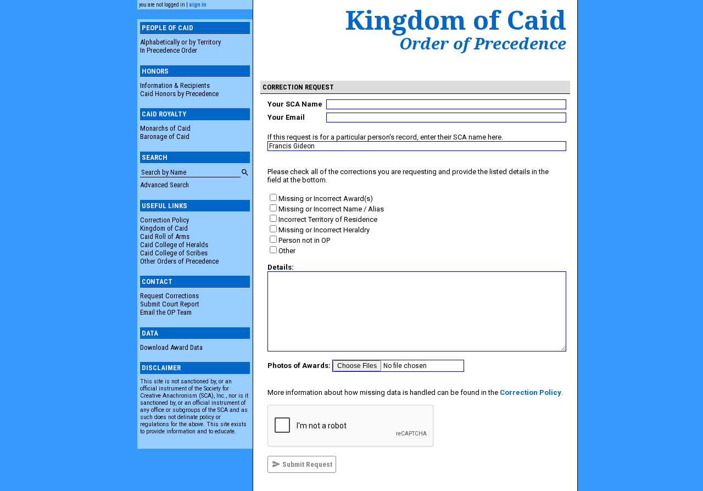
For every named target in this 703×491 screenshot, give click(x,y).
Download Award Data (171, 347)
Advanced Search (164, 185)
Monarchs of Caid (165, 128)
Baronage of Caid (164, 136)
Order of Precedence (482, 43)
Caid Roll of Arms (164, 236)
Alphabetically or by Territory (180, 42)
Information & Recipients (175, 85)
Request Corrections (169, 296)
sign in (198, 5)
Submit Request (306, 464)
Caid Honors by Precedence (179, 94)
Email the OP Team (166, 312)
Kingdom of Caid (164, 228)
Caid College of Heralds (174, 245)
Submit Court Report (169, 304)
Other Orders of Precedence (179, 261)
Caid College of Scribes (174, 253)
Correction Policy (164, 220)
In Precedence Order (168, 50)
